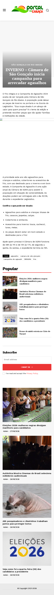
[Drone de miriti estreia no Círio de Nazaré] (10, 332)
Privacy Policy (32, 373)
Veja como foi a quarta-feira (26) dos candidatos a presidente (33, 319)
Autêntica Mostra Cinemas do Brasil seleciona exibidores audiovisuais (32, 294)
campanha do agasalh (13, 259)
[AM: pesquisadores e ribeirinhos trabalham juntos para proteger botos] (10, 307)
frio (34, 259)
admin (5, 431)
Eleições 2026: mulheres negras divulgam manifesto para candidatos (33, 281)
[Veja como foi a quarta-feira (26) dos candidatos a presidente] (10, 320)
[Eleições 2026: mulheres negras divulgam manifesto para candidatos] (10, 281)
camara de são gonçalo (30, 256)
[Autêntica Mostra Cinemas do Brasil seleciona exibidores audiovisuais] (10, 294)
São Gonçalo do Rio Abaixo (27, 65)
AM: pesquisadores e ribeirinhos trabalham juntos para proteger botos (34, 307)
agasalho (14, 256)
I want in (25, 367)
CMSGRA (27, 259)
